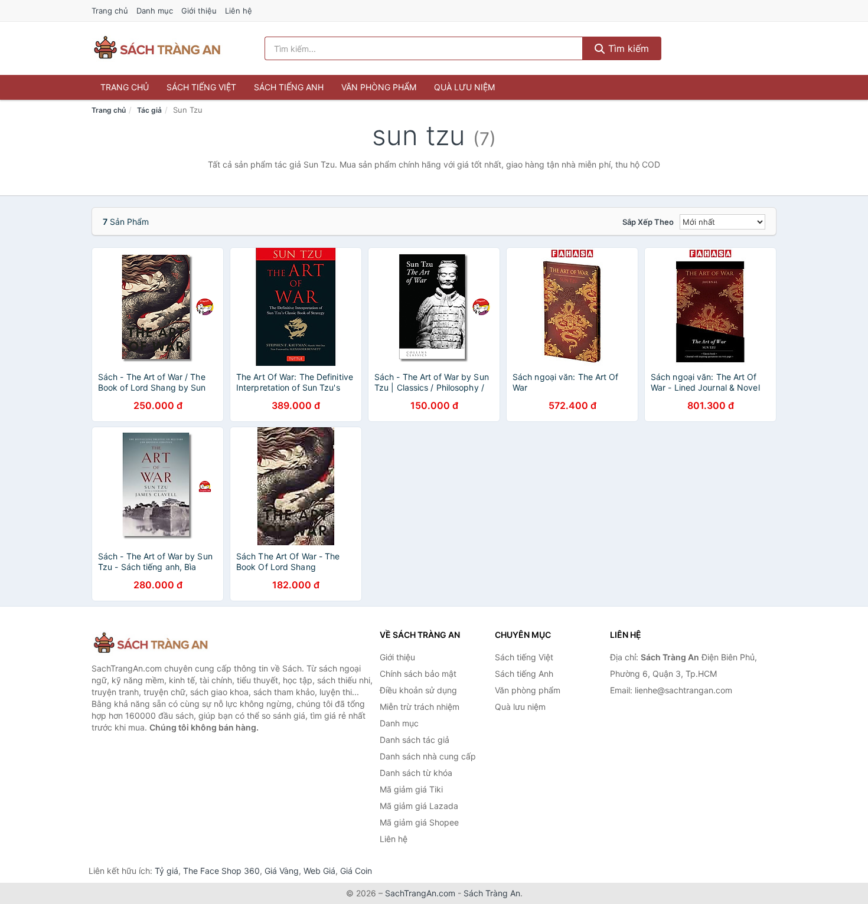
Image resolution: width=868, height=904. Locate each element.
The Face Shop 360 (221, 871)
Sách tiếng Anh (289, 87)
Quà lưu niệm (464, 87)
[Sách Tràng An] (151, 643)
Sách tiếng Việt (201, 87)
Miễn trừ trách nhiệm (419, 707)
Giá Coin (356, 871)
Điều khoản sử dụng (418, 690)
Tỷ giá (166, 871)
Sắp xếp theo (648, 222)
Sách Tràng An (492, 893)
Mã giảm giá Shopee (419, 822)
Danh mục (154, 10)
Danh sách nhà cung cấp (428, 756)
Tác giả (149, 110)
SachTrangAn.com (420, 893)
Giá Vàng (282, 871)
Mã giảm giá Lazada (419, 806)
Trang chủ (110, 10)
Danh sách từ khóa (416, 773)
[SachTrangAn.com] (157, 48)
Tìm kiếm (627, 48)
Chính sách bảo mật (418, 674)
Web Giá (319, 871)
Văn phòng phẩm (378, 87)
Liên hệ (238, 10)
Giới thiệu (199, 10)
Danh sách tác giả (414, 740)
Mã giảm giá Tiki (411, 789)
